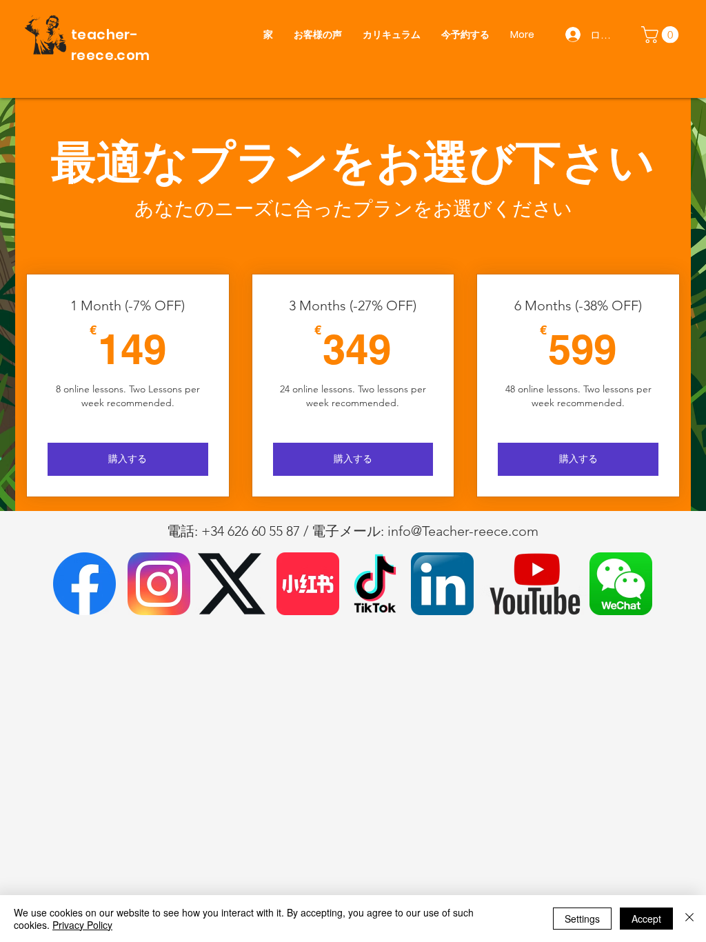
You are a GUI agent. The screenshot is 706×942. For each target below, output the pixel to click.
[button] (662, 34)
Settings (582, 918)
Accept (646, 918)
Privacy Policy (82, 925)
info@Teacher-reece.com (462, 531)
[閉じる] (689, 918)
